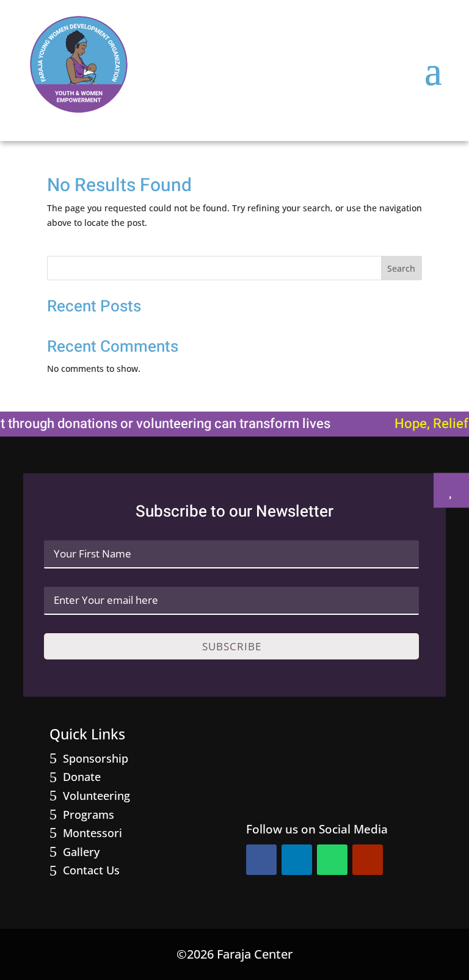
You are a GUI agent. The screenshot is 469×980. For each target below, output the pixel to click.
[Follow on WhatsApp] (332, 859)
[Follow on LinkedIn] (297, 859)
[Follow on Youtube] (367, 859)
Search (401, 268)
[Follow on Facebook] (261, 859)
